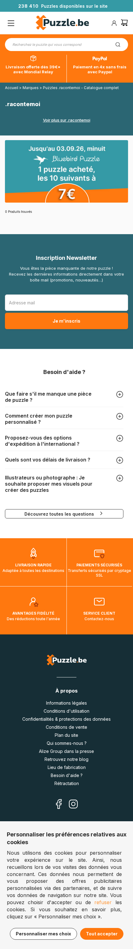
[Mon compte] (114, 23)
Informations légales (66, 703)
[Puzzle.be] (62, 23)
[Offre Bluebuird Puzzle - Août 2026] (66, 171)
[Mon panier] (124, 23)
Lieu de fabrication (67, 767)
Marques (31, 87)
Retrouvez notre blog (66, 759)
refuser (103, 902)
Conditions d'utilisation (66, 711)
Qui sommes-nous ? (67, 743)
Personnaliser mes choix (43, 933)
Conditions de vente (66, 727)
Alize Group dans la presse (66, 751)
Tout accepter (102, 933)
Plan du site (66, 735)
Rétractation (66, 783)
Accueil (11, 87)
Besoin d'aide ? (67, 775)
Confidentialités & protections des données (66, 719)
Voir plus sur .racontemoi (66, 120)
